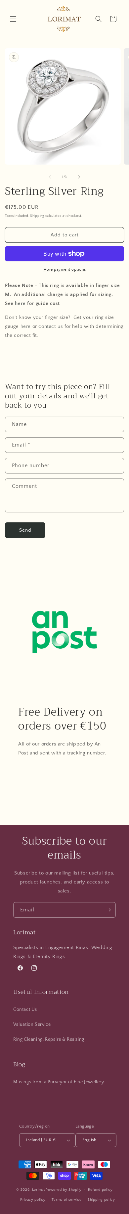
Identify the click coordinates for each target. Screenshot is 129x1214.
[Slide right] (79, 177)
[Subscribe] (108, 910)
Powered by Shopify (64, 1189)
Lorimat (38, 1189)
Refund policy (100, 1190)
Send (25, 530)
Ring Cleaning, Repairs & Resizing (48, 1039)
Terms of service (66, 1200)
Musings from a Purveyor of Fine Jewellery (58, 1082)
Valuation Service (32, 1024)
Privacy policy (33, 1200)
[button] (13, 19)
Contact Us (25, 1009)
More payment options (64, 269)
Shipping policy (101, 1200)
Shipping (37, 216)
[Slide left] (50, 177)
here (20, 303)
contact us (50, 326)
